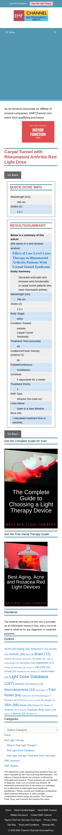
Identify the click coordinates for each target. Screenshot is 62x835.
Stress (37, 705)
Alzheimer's (39, 649)
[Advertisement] (31, 69)
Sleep (26, 705)
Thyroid (22, 710)
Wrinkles (31, 714)
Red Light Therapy (14, 740)
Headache (23, 671)
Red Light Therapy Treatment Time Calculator (31, 755)
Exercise (19, 667)
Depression (44, 662)
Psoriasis (10, 700)
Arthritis (17, 654)
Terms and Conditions (29, 825)
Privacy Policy (50, 820)
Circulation (38, 659)
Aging (23, 648)
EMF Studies (11, 765)
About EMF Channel (47, 810)
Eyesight (30, 667)
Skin (11, 705)
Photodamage (43, 696)
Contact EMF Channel (41, 815)
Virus (8, 714)
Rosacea (30, 700)
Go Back (12, 174)
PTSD (21, 700)
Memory (22, 684)
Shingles (49, 700)
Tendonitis (10, 709)
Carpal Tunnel (23, 659)
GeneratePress (46, 830)
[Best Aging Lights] (26, 605)
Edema (8, 667)
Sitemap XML (48, 825)
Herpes (35, 671)
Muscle (36, 684)
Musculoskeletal (19, 690)
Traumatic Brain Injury (41, 709)
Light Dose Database (18, 3)
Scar (39, 700)
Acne (10, 648)
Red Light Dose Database (20, 750)
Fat (40, 667)
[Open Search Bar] (55, 32)
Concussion (11, 663)
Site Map (11, 825)
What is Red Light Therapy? (22, 745)
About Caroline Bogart (24, 810)
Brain (42, 654)
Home (7, 735)
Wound (19, 713)
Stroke (48, 705)
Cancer (9, 659)
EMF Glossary (12, 760)
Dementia (27, 662)
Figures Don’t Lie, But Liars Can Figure (23, 820)
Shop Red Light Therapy (41, 3)
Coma (49, 659)
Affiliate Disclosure (19, 815)
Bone (30, 654)
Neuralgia (42, 690)
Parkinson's (28, 696)
